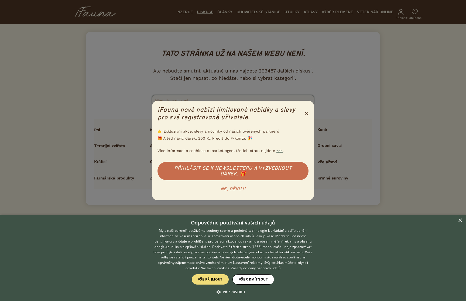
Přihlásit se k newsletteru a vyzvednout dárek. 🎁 (233, 171)
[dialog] (233, 258)
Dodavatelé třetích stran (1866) (237, 246)
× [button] (460, 221)
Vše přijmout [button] (210, 279)
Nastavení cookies (215, 268)
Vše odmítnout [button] (253, 279)
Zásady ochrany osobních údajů (256, 268)
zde (279, 151)
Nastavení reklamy (247, 262)
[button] (233, 292)
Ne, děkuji (233, 189)
